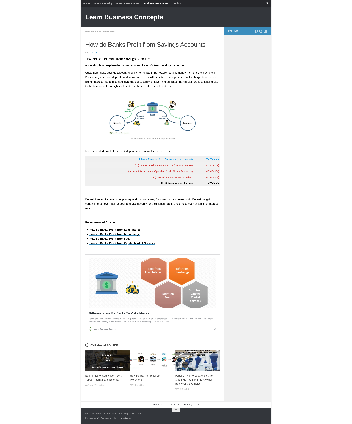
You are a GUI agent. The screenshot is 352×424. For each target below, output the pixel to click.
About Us (157, 404)
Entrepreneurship (103, 3)
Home (86, 3)
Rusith (93, 52)
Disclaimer (173, 404)
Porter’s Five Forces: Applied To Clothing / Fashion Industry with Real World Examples (194, 379)
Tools (176, 3)
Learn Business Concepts (124, 17)
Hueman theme (124, 418)
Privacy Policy (192, 404)
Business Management (156, 3)
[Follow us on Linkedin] (265, 31)
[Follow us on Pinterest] (260, 31)
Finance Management (128, 3)
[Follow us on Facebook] (256, 31)
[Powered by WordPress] (98, 418)
